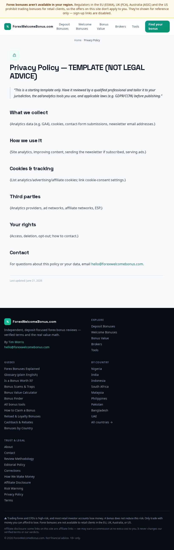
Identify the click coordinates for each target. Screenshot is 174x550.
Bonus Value (102, 26)
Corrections (12, 471)
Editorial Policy (14, 465)
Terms (8, 500)
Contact (9, 453)
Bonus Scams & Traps (19, 386)
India (95, 375)
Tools (135, 26)
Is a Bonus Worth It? (18, 381)
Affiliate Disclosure (17, 482)
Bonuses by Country (18, 428)
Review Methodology (19, 459)
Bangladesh (99, 410)
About (8, 447)
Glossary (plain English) (21, 375)
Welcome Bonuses (83, 26)
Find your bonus (156, 26)
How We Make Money (19, 476)
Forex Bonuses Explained (22, 369)
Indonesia (98, 381)
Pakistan (97, 404)
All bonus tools (14, 404)
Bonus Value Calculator (20, 392)
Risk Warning (13, 488)
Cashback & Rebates (18, 422)
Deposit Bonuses (63, 26)
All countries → (102, 422)
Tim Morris (16, 342)
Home (77, 40)
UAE (94, 416)
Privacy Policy (13, 494)
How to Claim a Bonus (19, 410)
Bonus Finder (13, 398)
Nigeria (96, 369)
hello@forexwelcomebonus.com (117, 264)
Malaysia (97, 392)
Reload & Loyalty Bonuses (22, 416)
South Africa (100, 386)
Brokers (120, 26)
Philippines (99, 398)
